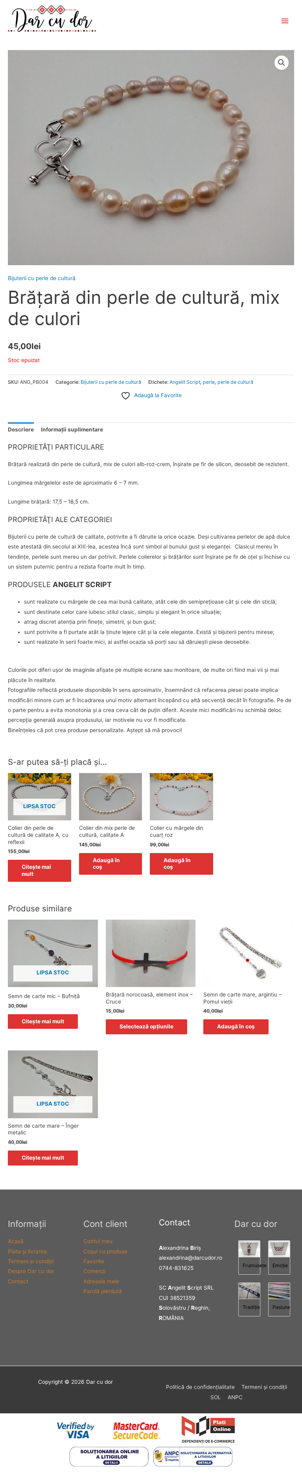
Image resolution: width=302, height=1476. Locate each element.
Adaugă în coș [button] (106, 863)
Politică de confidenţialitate (200, 1387)
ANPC (235, 1397)
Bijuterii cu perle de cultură (42, 278)
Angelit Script (184, 382)
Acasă (16, 1241)
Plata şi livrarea (27, 1251)
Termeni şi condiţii (30, 1261)
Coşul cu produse (105, 1251)
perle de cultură (235, 382)
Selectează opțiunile (146, 1026)
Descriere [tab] (21, 429)
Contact (18, 1281)
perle (209, 382)
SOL (215, 1397)
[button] (281, 63)
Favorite (93, 1261)
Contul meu (97, 1241)
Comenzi (94, 1271)
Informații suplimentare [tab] (72, 429)
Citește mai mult (36, 870)
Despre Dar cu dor (31, 1271)
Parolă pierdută (102, 1291)
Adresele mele (101, 1281)
